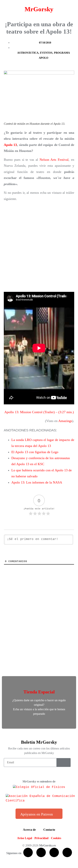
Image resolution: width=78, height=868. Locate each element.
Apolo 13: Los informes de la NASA (36, 482)
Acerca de (29, 829)
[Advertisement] (39, 246)
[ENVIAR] (64, 762)
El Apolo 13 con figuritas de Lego (34, 452)
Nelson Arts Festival (54, 159)
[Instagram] (67, 852)
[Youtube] (54, 852)
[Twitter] (41, 852)
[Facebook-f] (28, 852)
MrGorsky (39, 9)
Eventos (46, 52)
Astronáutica (27, 52)
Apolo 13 (10, 145)
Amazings (65, 421)
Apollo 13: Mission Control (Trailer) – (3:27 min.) (39, 412)
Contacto (49, 829)
